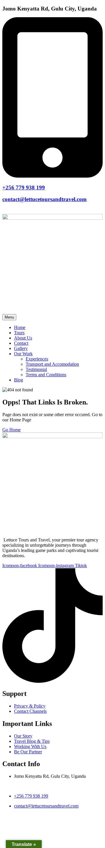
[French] (12, 210)
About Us (23, 337)
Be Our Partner (28, 751)
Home (19, 327)
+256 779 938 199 (23, 187)
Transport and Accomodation (52, 364)
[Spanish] (24, 210)
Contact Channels (30, 711)
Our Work (23, 353)
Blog (18, 379)
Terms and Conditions (46, 374)
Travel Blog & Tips (32, 741)
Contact (21, 343)
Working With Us (30, 746)
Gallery (21, 348)
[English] (5, 210)
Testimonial (36, 369)
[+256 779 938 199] (52, 176)
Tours (19, 332)
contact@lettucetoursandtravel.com (44, 199)
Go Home (11, 429)
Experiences (37, 358)
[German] (18, 210)
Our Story (23, 735)
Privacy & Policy (30, 705)
